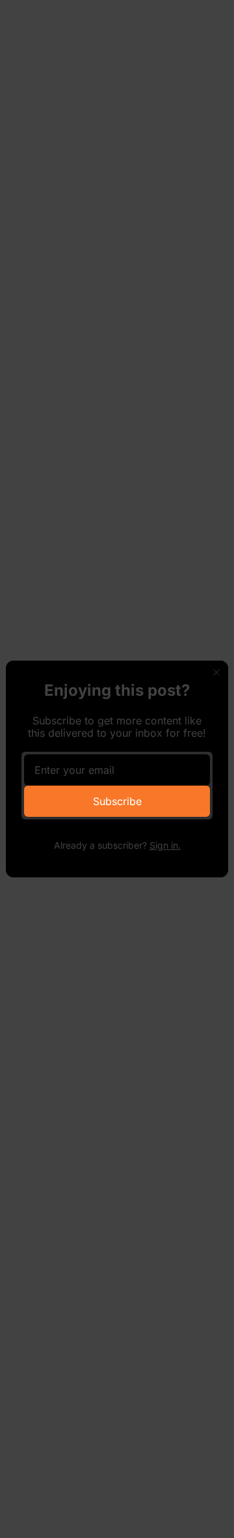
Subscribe (117, 801)
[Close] (216, 672)
